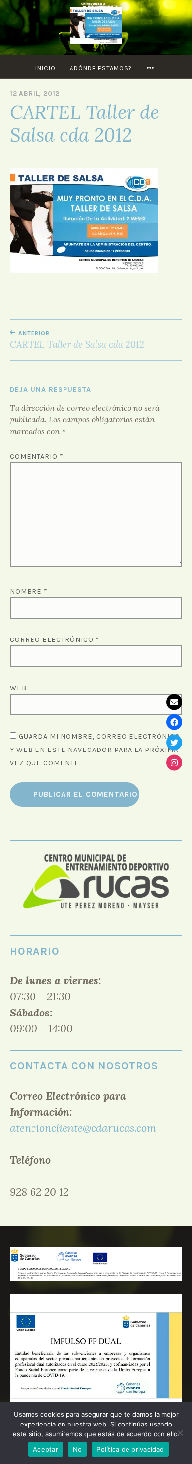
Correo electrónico (54, 640)
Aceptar (45, 1449)
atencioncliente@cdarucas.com (83, 1128)
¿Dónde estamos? (101, 68)
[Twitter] (174, 742)
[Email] (174, 702)
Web (18, 688)
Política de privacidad (130, 1449)
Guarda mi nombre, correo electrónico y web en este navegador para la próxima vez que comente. (95, 749)
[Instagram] (174, 762)
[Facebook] (174, 722)
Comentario (37, 456)
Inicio (45, 68)
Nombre (29, 591)
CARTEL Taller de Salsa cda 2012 (77, 340)
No (77, 1449)
